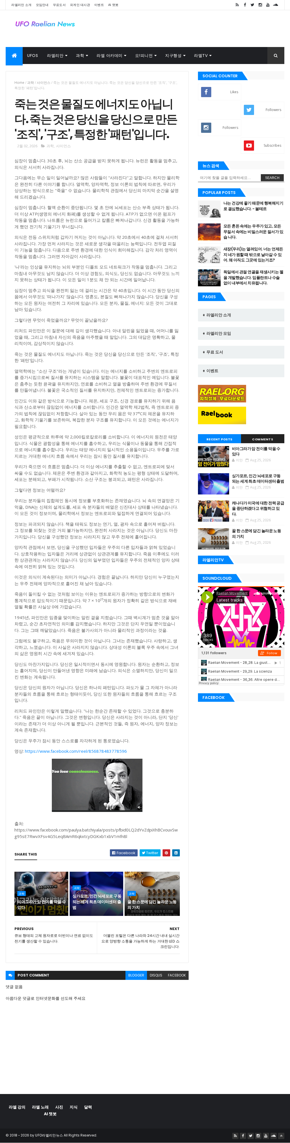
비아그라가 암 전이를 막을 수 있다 (41, 904)
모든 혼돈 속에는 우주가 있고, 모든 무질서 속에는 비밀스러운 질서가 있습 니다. (253, 231)
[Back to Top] (281, 1136)
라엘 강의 (17, 1107)
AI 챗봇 (113, 5)
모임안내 (42, 5)
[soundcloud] (275, 5)
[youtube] (268, 5)
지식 (74, 1107)
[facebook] (245, 5)
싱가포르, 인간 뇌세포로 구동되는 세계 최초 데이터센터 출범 (96, 901)
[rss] (237, 5)
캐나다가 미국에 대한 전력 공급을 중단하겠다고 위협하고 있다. (258, 508)
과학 (80, 55)
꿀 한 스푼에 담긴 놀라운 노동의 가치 (151, 904)
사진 (59, 1107)
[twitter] (253, 5)
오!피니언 (144, 55)
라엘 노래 (40, 1107)
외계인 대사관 (80, 5)
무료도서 (59, 5)
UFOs (32, 55)
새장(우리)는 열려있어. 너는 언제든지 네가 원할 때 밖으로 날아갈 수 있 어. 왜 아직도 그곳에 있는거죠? (253, 254)
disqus (156, 975)
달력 (88, 1107)
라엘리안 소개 (21, 5)
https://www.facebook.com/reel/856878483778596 (76, 751)
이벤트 (99, 5)
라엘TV (201, 55)
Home (19, 82)
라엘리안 (55, 55)
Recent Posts (219, 439)
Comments (262, 439)
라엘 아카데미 (110, 55)
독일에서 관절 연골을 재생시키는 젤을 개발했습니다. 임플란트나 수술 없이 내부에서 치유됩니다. (253, 277)
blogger (136, 975)
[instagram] (260, 5)
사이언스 (43, 82)
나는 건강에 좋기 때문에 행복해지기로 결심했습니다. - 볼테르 (253, 206)
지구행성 (173, 55)
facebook (177, 975)
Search (272, 178)
